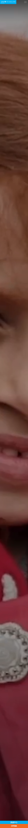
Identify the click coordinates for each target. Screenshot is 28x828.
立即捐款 (14, 826)
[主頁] (8, 2)
